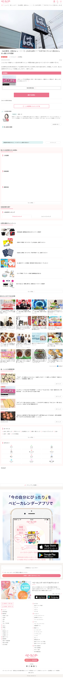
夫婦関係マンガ (25, 431)
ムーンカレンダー (37, 630)
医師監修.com (37, 639)
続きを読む (31, 95)
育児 (3, 621)
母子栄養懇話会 (37, 651)
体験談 (4, 627)
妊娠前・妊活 (5, 615)
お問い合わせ (31, 672)
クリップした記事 (31, 485)
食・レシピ (13, 5)
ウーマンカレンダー (38, 631)
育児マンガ (17, 431)
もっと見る (30, 202)
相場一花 (20, 114)
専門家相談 (5, 611)
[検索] (57, 2)
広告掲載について (51, 670)
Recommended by (53, 366)
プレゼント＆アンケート (39, 615)
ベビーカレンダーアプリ (39, 623)
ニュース (6, 5)
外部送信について (32, 670)
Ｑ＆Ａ (4, 625)
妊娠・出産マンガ (8, 431)
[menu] (60, 2)
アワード (36, 607)
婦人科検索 (5, 644)
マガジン (36, 609)
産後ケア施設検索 (6, 640)
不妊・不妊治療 (6, 623)
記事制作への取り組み (8, 603)
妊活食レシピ (5, 635)
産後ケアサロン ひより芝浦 (39, 643)
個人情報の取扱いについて (23, 670)
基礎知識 (4, 613)
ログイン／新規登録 (31, 660)
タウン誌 (36, 611)
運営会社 (15, 670)
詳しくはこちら (56, 594)
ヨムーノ (36, 637)
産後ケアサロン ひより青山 (39, 641)
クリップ (53, 142)
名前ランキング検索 (38, 605)
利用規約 (58, 670)
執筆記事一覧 (55, 124)
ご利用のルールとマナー (31, 568)
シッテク (36, 635)
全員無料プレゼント (38, 617)
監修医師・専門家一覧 (8, 606)
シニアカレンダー (37, 633)
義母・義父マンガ (36, 431)
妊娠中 (4, 617)
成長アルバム (5, 636)
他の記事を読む (30, 88)
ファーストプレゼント (38, 619)
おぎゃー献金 (37, 649)
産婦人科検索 (5, 642)
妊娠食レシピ (5, 633)
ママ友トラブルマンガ (47, 431)
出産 (5, 434)
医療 (9, 434)
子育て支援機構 (37, 647)
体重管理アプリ (37, 625)
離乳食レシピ (5, 631)
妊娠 (56, 431)
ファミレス (13, 57)
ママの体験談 (15, 434)
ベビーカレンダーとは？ (7, 670)
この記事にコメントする (32, 106)
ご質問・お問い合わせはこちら (31, 575)
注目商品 (20, 57)
